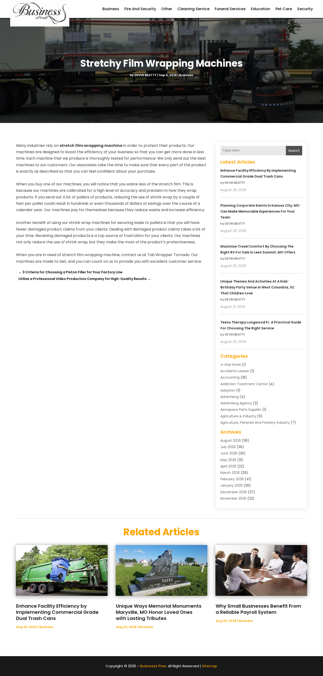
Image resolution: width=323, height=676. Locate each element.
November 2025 (233, 498)
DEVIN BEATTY (146, 75)
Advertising (229, 396)
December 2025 (233, 492)
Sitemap (209, 665)
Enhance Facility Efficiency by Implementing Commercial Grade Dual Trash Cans (57, 612)
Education (260, 9)
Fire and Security (140, 9)
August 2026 (230, 440)
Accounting (230, 377)
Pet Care (283, 9)
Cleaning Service (193, 9)
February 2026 (232, 479)
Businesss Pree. (153, 665)
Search (294, 150)
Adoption (227, 390)
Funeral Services (230, 9)
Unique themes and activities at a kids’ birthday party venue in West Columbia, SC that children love (257, 287)
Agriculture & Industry (238, 416)
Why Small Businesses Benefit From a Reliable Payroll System (258, 609)
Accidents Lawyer (234, 371)
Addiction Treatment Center (244, 384)
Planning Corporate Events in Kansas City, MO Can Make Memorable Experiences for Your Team (260, 211)
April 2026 (228, 466)
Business (110, 9)
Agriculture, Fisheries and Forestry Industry (255, 422)
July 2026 (228, 447)
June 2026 (228, 453)
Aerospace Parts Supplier (240, 409)
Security (305, 9)
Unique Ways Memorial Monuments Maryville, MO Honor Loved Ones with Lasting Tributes (158, 612)
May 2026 (228, 460)
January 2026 (231, 485)
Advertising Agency (236, 403)
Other (166, 9)
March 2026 (230, 472)
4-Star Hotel (230, 364)
